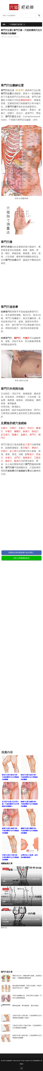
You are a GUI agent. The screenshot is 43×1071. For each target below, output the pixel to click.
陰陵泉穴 (27, 457)
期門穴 (17, 337)
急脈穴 (24, 434)
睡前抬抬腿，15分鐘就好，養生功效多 (25, 1005)
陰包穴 (35, 431)
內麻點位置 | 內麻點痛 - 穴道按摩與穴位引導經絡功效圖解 (21, 900)
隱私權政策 (37, 1060)
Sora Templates (26, 1060)
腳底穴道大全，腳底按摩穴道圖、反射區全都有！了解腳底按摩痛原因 (27, 977)
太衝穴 (22, 428)
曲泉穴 (26, 431)
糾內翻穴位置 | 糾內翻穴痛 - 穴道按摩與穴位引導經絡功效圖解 (21, 920)
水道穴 (8, 457)
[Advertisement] (21, 64)
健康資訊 (10, 37)
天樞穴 (26, 447)
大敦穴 (4, 428)
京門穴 (17, 457)
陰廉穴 (15, 434)
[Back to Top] (21, 1068)
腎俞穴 (30, 454)
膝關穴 (17, 431)
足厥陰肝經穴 (25, 100)
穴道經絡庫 (9, 1060)
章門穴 (33, 434)
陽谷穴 (8, 460)
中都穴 (8, 431)
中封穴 (30, 428)
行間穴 (13, 428)
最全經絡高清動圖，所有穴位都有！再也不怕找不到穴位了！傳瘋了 (27, 987)
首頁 (4, 24)
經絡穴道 (16, 37)
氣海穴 (17, 460)
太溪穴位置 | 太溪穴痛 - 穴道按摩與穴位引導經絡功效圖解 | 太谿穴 (27, 1016)
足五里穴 (5, 434)
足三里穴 (27, 444)
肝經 (5, 37)
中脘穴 (26, 337)
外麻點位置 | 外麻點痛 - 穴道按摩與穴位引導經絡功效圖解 (21, 880)
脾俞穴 (35, 447)
